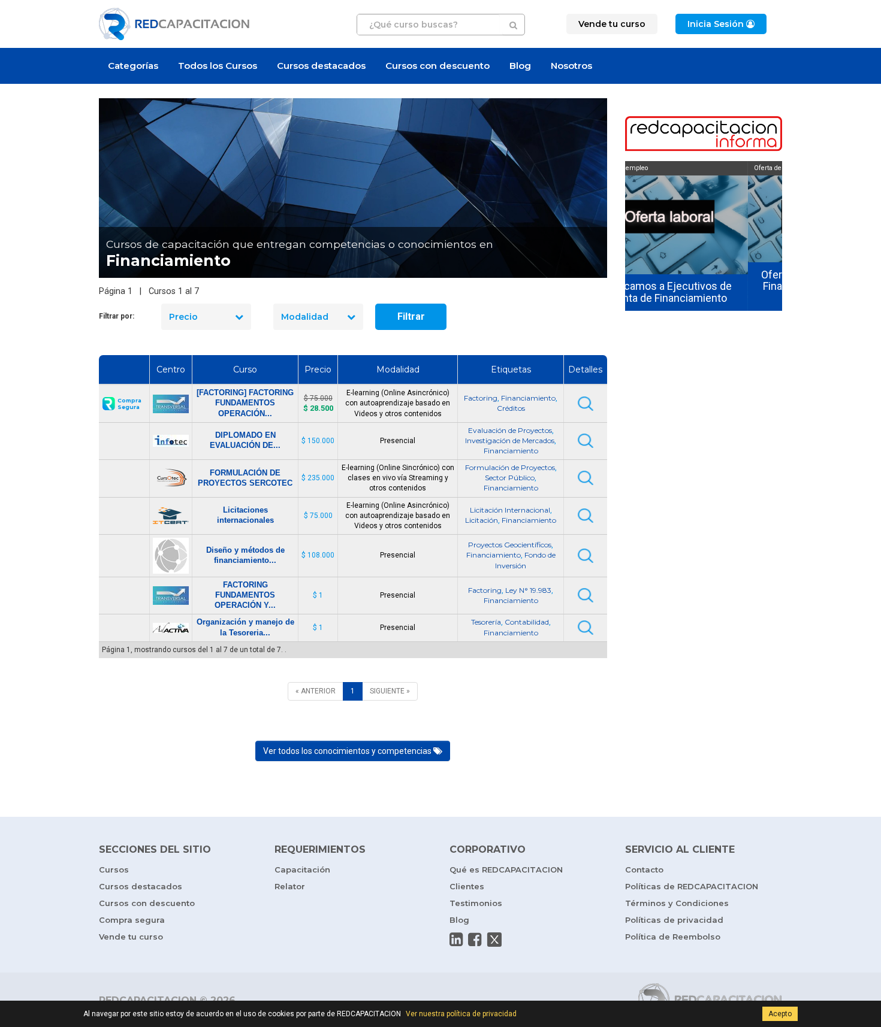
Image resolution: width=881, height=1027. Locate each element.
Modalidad (304, 316)
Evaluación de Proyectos (510, 430)
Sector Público (510, 477)
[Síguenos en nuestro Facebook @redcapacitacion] (474, 939)
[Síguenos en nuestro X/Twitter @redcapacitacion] (494, 939)
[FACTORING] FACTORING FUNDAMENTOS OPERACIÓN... (245, 402)
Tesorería (486, 621)
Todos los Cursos (217, 65)
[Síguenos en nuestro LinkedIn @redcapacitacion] (456, 939)
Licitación (481, 520)
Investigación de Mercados (509, 440)
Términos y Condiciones (677, 903)
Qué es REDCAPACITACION (506, 869)
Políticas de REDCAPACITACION (691, 886)
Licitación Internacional (510, 509)
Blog (520, 65)
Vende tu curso (131, 936)
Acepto (780, 1014)
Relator (289, 886)
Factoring (480, 397)
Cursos (114, 869)
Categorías (133, 65)
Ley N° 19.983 (528, 590)
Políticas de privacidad (674, 920)
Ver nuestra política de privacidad (461, 1014)
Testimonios (475, 903)
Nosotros (571, 65)
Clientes (466, 886)
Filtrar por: (116, 316)
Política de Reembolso (672, 936)
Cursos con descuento (437, 65)
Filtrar (411, 316)
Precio (183, 316)
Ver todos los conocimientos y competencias (348, 751)
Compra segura (132, 920)
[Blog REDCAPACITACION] (704, 134)
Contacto (644, 869)
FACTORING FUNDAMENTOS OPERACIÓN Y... (245, 595)
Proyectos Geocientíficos (509, 544)
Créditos (511, 408)
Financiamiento (528, 397)
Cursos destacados (321, 65)
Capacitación (302, 869)
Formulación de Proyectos (510, 467)
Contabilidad (527, 621)
